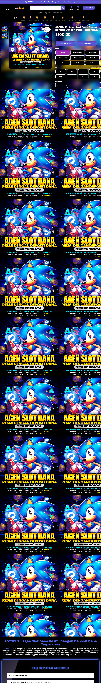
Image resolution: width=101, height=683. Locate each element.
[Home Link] (19, 8)
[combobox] (45, 8)
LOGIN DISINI (86, 43)
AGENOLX (6, 649)
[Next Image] (48, 49)
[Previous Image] (12, 49)
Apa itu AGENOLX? (19, 675)
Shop (7, 9)
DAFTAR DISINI (65, 43)
